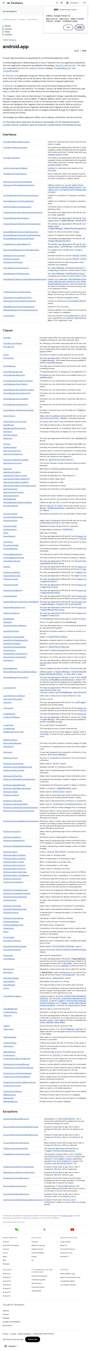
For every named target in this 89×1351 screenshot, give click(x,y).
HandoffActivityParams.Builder (14, 647)
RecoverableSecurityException (15, 1186)
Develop (22, 20)
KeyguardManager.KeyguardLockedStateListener (22, 235)
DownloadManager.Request (13, 558)
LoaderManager (9, 714)
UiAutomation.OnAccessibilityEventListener (19, 301)
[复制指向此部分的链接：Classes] (15, 330)
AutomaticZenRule (10, 514)
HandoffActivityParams (12, 644)
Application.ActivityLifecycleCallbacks (17, 182)
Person (6, 932)
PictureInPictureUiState (12, 950)
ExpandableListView (49, 563)
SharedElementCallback (12, 996)
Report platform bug (67, 1274)
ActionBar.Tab (8, 347)
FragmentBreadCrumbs (12, 576)
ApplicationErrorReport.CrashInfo (16, 482)
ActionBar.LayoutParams (12, 343)
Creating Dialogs (54, 125)
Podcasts (6, 1264)
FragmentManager (47, 360)
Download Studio (38, 1287)
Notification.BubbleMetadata (14, 785)
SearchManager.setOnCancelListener (68, 268)
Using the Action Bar (37, 125)
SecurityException (66, 1119)
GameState (7, 622)
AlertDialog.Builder (10, 435)
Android (6, 1242)
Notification (7, 752)
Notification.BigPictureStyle (13, 770)
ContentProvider (10, 71)
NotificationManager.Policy (13, 925)
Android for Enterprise (11, 1245)
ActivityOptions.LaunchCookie (14, 422)
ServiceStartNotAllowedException (16, 1194)
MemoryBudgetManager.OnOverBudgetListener (21, 250)
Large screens (65, 1242)
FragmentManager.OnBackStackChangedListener (22, 224)
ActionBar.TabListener (11, 158)
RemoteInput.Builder (11, 978)
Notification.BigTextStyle (12, 776)
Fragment (11, 96)
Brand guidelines (24, 1334)
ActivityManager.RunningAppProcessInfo (18, 390)
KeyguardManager (10, 668)
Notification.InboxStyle (12, 831)
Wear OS (63, 1245)
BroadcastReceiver (62, 68)
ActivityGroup (8, 358)
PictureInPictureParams (12, 941)
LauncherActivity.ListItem (12, 699)
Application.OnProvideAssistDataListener (19, 185)
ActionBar (7, 338)
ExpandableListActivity (12, 561)
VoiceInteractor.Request (12, 1091)
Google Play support (67, 1281)
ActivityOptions (9, 416)
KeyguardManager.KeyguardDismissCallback (20, 672)
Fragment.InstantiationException (15, 1148)
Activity (60, 65)
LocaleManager (9, 729)
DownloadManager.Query (12, 554)
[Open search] (57, 2)
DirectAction (8, 542)
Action (56, 763)
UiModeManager (9, 1052)
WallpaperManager (10, 1101)
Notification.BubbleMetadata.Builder (17, 788)
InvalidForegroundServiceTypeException (18, 1167)
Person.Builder (8, 937)
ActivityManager (9, 366)
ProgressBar (67, 963)
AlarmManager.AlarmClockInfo (14, 428)
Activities (7, 125)
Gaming (35, 1242)
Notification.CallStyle (11, 795)
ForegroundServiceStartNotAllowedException (20, 1135)
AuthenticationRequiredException (16, 1119)
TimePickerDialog (9, 1043)
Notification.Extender (11, 259)
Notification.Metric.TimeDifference (16, 875)
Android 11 (7, 1296)
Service (72, 65)
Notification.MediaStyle (12, 837)
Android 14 (7, 1285)
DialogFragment (9, 536)
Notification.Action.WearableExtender (17, 767)
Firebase (6, 1318)
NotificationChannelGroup (13, 918)
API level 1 (13, 40)
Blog (4, 1260)
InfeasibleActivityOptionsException (16, 1154)
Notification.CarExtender (12, 801)
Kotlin (76, 51)
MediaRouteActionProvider (13, 732)
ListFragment (81, 702)
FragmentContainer (10, 579)
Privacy (34, 1256)
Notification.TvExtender (12, 906)
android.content (36, 68)
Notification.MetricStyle (12, 879)
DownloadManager (10, 549)
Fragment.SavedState (11, 572)
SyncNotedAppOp (10, 1012)
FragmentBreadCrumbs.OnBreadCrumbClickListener (23, 212)
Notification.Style (10, 900)
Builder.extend (79, 255)
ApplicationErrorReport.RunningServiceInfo (19, 486)
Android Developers (9, 20)
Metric (84, 872)
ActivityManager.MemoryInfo (14, 375)
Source (5, 1253)
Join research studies (68, 1285)
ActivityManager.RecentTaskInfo (15, 384)
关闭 (68, 27)
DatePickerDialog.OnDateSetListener (17, 207)
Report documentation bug (70, 1277)
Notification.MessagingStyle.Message (17, 846)
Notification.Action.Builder (13, 764)
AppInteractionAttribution (13, 454)
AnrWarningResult (10, 447)
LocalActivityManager (11, 717)
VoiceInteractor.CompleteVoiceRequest (18, 1068)
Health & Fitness (37, 1249)
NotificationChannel (10, 913)
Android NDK (36, 1291)
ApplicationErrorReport (12, 472)
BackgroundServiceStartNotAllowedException (20, 1127)
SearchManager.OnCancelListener (16, 268)
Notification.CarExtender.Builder (15, 804)
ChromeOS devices (67, 1249)
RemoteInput (8, 972)
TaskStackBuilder (9, 1037)
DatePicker (68, 529)
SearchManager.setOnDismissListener (68, 274)
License (13, 1334)
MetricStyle (60, 852)
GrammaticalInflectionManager (15, 626)
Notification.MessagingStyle (14, 841)
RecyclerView (81, 561)
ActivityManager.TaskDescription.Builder (18, 410)
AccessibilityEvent (77, 301)
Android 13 (7, 1288)
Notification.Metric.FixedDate (14, 855)
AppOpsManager (9, 499)
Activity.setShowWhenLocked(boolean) (57, 680)
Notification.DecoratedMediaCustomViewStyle (21, 821)
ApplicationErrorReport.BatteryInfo (16, 479)
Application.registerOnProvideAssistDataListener (66, 186)
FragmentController (10, 585)
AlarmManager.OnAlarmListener (15, 174)
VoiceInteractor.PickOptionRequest (16, 1077)
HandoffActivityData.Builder (13, 637)
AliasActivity (8, 438)
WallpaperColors (9, 1095)
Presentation (8, 955)
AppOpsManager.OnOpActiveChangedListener (21, 195)
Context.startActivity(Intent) (63, 1155)
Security (6, 1249)
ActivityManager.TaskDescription (15, 405)
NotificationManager (57, 754)
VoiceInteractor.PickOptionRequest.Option (19, 1082)
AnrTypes (6, 444)
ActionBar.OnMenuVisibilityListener (16, 142)
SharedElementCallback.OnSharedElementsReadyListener (25, 279)
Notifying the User (73, 125)
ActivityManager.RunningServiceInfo (17, 393)
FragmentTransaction (11, 613)
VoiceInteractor (9, 1055)
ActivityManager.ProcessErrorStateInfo (18, 381)
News (5, 1256)
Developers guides (38, 1280)
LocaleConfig (8, 725)
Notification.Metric (10, 852)
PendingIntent (8, 928)
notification (65, 966)
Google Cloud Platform (11, 1322)
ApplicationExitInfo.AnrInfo (13, 492)
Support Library (53, 220)
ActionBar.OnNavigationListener (15, 148)
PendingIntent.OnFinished (13, 262)
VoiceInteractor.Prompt (12, 1086)
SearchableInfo (9, 981)
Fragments (24, 125)
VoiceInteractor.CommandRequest (16, 1064)
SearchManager (9, 985)
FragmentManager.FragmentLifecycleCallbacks (21, 602)
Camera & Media (38, 1253)
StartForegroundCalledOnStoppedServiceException (23, 1200)
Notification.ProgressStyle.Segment (17, 893)
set (57, 502)
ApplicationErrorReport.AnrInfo (15, 476)
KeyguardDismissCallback (59, 241)
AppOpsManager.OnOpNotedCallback (17, 502)
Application (7, 469)
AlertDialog (7, 432)
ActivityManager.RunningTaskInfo (16, 399)
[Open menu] (3, 3)
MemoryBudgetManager (12, 743)
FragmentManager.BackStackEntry (16, 218)
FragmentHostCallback (12, 590)
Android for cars (66, 1253)
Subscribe (32, 1339)
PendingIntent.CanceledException (16, 1178)
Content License (67, 1216)
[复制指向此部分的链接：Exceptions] (19, 1111)
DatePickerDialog (9, 530)
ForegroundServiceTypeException (16, 1143)
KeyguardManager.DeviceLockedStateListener (20, 232)
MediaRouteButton (10, 740)
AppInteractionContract (12, 463)
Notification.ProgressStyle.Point (15, 890)
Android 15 (7, 1281)
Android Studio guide (39, 1276)
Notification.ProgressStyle (13, 882)
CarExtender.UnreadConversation (68, 804)
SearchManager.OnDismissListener (16, 274)
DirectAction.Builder (11, 545)
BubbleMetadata (64, 788)
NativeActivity (8, 747)
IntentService (8, 660)
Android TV (64, 1256)
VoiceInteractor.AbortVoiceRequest (16, 1059)
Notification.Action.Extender (14, 256)
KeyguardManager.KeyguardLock (15, 677)
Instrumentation (9, 650)
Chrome (6, 1314)
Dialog (5, 533)
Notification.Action (10, 758)
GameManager (8, 619)
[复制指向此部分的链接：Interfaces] (18, 134)
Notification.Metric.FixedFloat (14, 859)
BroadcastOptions (10, 520)
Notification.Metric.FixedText (14, 865)
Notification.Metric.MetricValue (15, 872)
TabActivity (7, 1016)
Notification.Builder (10, 792)
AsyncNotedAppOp (10, 506)
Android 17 (7, 1274)
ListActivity (7, 702)
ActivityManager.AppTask (13, 372)
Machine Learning (38, 1245)
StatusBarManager (10, 1009)
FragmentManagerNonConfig (14, 607)
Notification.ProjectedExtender (15, 897)
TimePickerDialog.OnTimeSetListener (17, 292)
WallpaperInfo (8, 1098)
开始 (80, 27)
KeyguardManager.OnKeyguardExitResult (18, 239)
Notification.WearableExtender (15, 909)
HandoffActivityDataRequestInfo (15, 640)
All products (7, 1325)
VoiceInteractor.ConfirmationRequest (17, 1073)
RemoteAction (8, 969)
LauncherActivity (9, 688)
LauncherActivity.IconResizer (14, 696)
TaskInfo (6, 1026)
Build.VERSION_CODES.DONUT (52, 1022)
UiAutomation (8, 1046)
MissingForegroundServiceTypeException (19, 1172)
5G (33, 1260)
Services (15, 125)
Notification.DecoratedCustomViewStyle (18, 811)
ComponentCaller (10, 526)
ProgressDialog (9, 959)
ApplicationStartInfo (11, 496)
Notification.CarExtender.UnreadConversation (20, 807)
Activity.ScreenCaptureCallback (15, 168)
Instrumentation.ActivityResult (14, 657)
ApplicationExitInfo (10, 489)
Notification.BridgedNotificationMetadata (19, 779)
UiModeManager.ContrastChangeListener (19, 307)
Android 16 (7, 1277)
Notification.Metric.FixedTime (14, 869)
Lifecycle (82, 539)
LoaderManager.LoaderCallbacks (15, 244)
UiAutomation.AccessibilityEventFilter (17, 298)
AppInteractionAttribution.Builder (15, 460)
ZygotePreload (9, 316)
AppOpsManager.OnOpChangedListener (18, 201)
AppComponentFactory (12, 451)
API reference (10, 11)
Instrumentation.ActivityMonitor (15, 654)
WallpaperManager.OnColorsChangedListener (20, 310)
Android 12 (7, 1292)
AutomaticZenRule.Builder (13, 517)
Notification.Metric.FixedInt (13, 862)
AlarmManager (8, 425)
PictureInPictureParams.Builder (14, 946)
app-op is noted (54, 506)
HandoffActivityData (11, 631)
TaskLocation (8, 1029)
